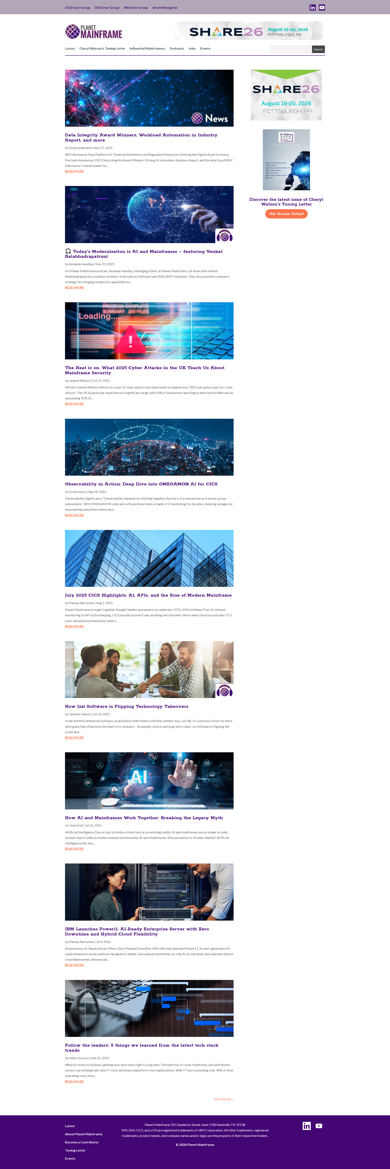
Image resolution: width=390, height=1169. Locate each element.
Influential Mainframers (147, 48)
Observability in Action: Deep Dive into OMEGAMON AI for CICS (141, 484)
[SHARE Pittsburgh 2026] (249, 38)
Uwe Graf (76, 825)
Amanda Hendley (81, 264)
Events (205, 48)
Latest (70, 48)
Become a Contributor (82, 1142)
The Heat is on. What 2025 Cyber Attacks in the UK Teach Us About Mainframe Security (144, 370)
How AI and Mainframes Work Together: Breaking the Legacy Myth (144, 818)
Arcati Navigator (165, 7)
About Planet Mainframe (83, 1134)
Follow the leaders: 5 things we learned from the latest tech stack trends (142, 1048)
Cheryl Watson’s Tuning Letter (102, 48)
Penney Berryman (81, 603)
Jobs (192, 48)
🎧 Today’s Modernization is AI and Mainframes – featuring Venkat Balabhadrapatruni (144, 254)
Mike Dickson (79, 1058)
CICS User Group (77, 7)
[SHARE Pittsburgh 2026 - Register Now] (286, 119)
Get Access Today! (286, 214)
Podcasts (177, 48)
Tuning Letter (75, 1150)
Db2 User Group (107, 7)
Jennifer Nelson (80, 714)
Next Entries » (224, 1099)
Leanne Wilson (79, 380)
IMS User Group (136, 7)
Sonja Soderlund (80, 148)
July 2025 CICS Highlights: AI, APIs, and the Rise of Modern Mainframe (148, 595)
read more (74, 171)
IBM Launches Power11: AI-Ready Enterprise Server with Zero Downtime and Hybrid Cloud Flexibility (137, 931)
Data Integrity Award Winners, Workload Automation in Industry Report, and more (141, 137)
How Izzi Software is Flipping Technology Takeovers (126, 706)
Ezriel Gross (77, 492)
